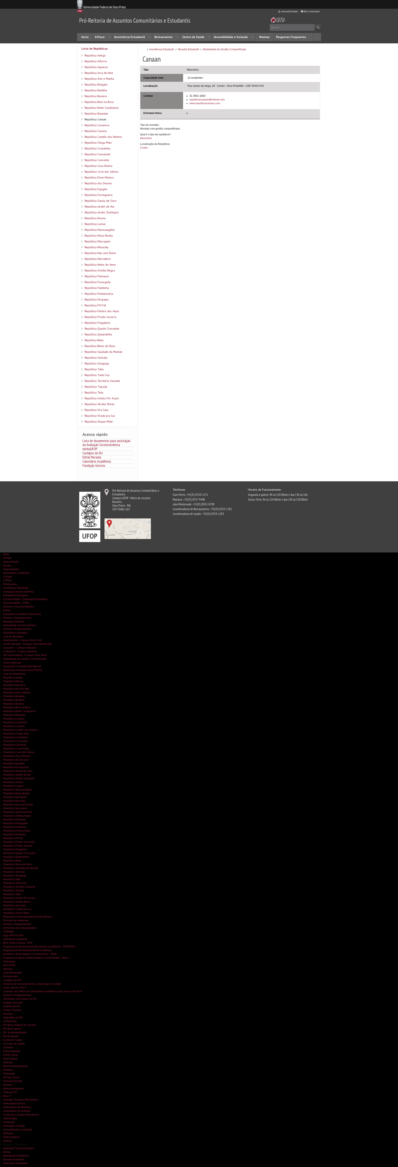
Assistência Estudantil (129, 37)
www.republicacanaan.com (204, 103)
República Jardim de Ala (99, 206)
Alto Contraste (311, 11)
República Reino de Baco (100, 346)
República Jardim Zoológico (102, 212)
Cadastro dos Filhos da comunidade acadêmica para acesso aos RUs (42, 991)
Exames (7, 1084)
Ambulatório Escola (14, 1103)
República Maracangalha (100, 230)
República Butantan (96, 113)
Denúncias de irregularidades (20, 927)
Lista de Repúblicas (94, 48)
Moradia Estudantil (188, 49)
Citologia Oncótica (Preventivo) (20, 1099)
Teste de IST (10, 1092)
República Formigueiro (99, 195)
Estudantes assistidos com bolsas (22, 614)
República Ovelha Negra (100, 270)
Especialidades (12, 1051)
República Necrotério (98, 259)
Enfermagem (10, 1058)
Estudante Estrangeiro (15, 595)
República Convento (97, 160)
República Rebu (94, 340)
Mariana (7, 969)
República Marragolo (97, 241)
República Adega (95, 55)
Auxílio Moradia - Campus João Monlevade (27, 644)
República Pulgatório (97, 323)
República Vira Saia (96, 410)
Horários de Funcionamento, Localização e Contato (32, 983)
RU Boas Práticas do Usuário (19, 1025)
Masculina (146, 138)
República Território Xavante (102, 381)
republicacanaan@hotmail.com (207, 99)
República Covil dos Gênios (101, 172)
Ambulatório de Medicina (17, 1107)
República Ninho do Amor (100, 264)
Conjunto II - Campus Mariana (20, 651)
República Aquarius (96, 67)
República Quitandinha (98, 334)
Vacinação (9, 1122)
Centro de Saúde (193, 37)
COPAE (7, 580)
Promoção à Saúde (14, 1125)
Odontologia (10, 1118)
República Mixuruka (96, 247)
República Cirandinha (97, 148)
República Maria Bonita (99, 235)
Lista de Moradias (13, 636)
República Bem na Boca (99, 102)
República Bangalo (96, 84)
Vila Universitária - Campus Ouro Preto (25, 655)
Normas (264, 37)
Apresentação (11, 561)
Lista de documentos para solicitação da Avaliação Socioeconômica (106, 442)
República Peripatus (97, 299)
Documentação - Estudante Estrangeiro (25, 599)
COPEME (8, 931)
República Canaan (95, 119)
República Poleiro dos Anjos (102, 311)
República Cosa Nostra (98, 166)
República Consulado (97, 154)
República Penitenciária (99, 294)
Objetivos (8, 1133)
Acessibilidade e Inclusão (231, 37)
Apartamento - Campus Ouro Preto (22, 640)
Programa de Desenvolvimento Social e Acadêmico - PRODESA (39, 946)
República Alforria (96, 61)
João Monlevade (12, 972)
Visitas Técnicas (12, 1010)
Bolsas (7, 610)
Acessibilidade (289, 11)
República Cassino (96, 131)
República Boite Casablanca (102, 108)
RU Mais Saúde (12, 1028)
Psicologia (9, 961)
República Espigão (96, 189)
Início (85, 37)
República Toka (94, 392)
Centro (144, 147)
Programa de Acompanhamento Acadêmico (27, 916)
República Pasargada (97, 282)
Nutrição (8, 1062)
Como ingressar (12, 662)
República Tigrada (96, 387)
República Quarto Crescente (102, 328)
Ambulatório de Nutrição (16, 1111)
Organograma (11, 569)
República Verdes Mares (100, 404)
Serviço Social (11, 1077)
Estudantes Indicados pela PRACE (22, 670)
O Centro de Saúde (14, 1043)
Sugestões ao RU (13, 1017)
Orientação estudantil (15, 939)
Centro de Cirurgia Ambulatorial (21, 1114)
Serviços (8, 1013)
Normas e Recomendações (18, 606)
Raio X (7, 1096)
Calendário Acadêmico (97, 461)
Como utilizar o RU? (14, 987)
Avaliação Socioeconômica (18, 591)
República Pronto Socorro (100, 317)
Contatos (8, 1047)
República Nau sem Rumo (100, 253)
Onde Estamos (11, 1137)
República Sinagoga (97, 363)
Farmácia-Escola (12, 1081)
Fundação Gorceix (94, 465)
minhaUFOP (90, 448)
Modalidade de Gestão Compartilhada (224, 49)
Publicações (10, 584)
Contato (7, 576)
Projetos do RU (11, 1006)
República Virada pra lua (100, 416)
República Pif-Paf (95, 305)
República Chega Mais (98, 142)
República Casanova (97, 125)
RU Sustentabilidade (15, 1032)
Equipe (7, 565)
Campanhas (10, 1021)
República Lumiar (95, 224)
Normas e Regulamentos (17, 617)
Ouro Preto (9, 965)
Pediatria (8, 1069)
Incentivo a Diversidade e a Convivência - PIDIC (30, 954)
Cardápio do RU (93, 453)
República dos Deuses (98, 183)
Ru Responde (11, 1036)
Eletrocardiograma (13, 1088)
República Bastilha (96, 90)
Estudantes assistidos (15, 632)
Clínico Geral (10, 1054)
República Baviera (96, 96)
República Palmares (97, 276)
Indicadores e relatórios (16, 573)
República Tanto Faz (97, 375)
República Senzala (96, 357)
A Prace (100, 37)
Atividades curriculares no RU (20, 998)
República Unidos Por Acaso (102, 398)
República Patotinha (97, 288)
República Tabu (94, 369)
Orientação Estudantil (15, 1163)
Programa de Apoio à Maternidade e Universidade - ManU (36, 957)
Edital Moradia (92, 457)
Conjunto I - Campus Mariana (19, 647)
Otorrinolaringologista (15, 1066)
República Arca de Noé (99, 73)
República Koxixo (95, 218)
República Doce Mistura (99, 177)
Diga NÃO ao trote (13, 935)
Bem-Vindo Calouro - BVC (18, 942)
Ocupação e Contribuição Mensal (22, 666)
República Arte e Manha (99, 79)
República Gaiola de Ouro (100, 201)
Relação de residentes (16, 920)
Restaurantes (163, 37)
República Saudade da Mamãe (103, 352)
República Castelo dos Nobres (103, 137)
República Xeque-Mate (99, 421)
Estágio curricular (13, 1002)
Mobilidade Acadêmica (16, 1155)
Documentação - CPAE (16, 602)
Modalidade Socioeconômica (19, 625)
